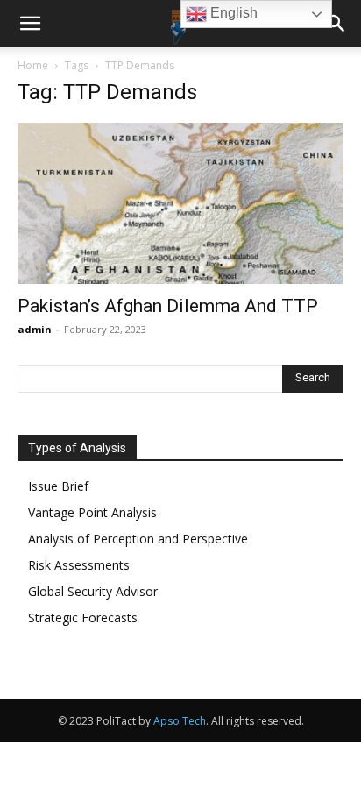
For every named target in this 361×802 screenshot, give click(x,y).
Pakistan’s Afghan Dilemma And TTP (168, 305)
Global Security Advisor (93, 591)
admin (35, 329)
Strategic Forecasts (83, 617)
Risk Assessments (79, 565)
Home (33, 65)
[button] (30, 23)
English (232, 12)
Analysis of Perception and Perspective (138, 538)
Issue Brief (58, 486)
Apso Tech (179, 720)
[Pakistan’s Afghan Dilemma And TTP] (180, 203)
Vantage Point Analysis (92, 512)
